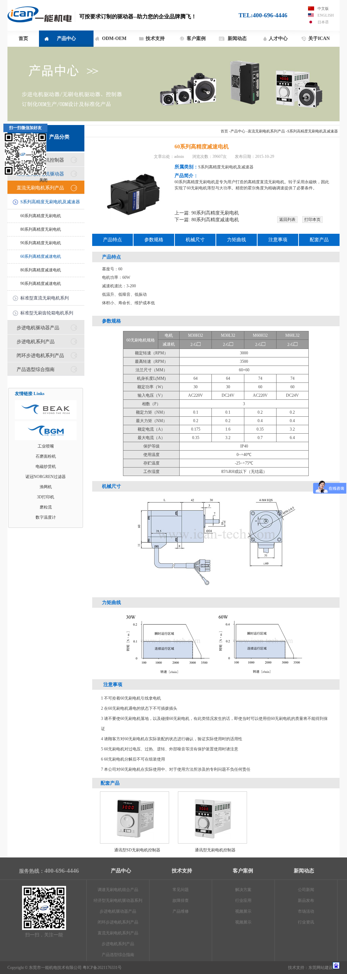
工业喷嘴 (46, 446)
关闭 (43, 180)
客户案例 (196, 38)
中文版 (323, 8)
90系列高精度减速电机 (40, 283)
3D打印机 (45, 497)
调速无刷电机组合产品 (118, 889)
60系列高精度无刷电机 (40, 215)
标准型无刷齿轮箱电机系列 (46, 312)
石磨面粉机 (46, 456)
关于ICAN (319, 38)
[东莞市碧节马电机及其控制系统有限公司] (45, 430)
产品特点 (112, 239)
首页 (23, 38)
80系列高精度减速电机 (40, 270)
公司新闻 (306, 889)
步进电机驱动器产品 (38, 327)
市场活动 (306, 911)
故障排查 (180, 900)
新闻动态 (237, 38)
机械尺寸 (195, 239)
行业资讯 (306, 922)
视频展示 (243, 911)
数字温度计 (46, 517)
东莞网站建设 (320, 967)
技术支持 (155, 38)
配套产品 (319, 239)
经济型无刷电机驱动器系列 (118, 900)
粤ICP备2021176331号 (102, 967)
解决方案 (243, 889)
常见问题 (180, 889)
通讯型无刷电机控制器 (215, 850)
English (326, 15)
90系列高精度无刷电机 (40, 243)
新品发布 (306, 900)
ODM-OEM (114, 38)
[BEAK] (45, 409)
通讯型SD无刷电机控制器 (137, 850)
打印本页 (312, 219)
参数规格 (153, 239)
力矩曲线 (236, 239)
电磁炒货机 (46, 466)
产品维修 (180, 911)
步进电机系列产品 (36, 341)
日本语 (323, 22)
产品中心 (66, 38)
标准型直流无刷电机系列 (44, 298)
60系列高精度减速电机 (40, 256)
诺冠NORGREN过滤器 (45, 476)
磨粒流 (46, 507)
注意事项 (277, 239)
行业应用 (243, 900)
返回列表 (287, 219)
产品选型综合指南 (36, 369)
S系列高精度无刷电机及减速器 (312, 131)
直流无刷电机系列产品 (266, 131)
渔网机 (46, 486)
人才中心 (278, 38)
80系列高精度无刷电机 (40, 229)
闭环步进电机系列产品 (40, 355)
